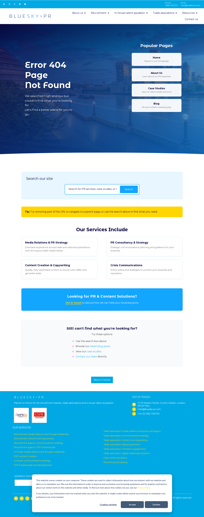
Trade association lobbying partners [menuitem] (121, 444)
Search (129, 189)
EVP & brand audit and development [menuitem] (33, 465)
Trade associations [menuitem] (163, 13)
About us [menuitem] (77, 13)
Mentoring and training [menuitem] (115, 462)
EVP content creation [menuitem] (25, 456)
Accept (132, 504)
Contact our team (86, 356)
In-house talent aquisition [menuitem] (129, 13)
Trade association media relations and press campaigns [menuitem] (132, 431)
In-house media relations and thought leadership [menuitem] (39, 451)
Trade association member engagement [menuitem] (124, 449)
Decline (156, 504)
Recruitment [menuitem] (98, 13)
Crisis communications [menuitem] (115, 457)
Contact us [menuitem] (191, 19)
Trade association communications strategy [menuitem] (126, 435)
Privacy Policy (143, 487)
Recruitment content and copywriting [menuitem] (34, 438)
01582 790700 (171, 5)
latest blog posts (100, 346)
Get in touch (73, 302)
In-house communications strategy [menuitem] (32, 460)
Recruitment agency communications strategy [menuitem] (38, 443)
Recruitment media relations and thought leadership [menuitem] (41, 434)
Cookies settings (108, 504)
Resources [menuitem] (188, 13)
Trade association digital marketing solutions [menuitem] (126, 453)
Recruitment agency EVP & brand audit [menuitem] (34, 447)
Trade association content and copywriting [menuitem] (125, 440)
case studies (94, 351)
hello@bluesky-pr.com (190, 5)
